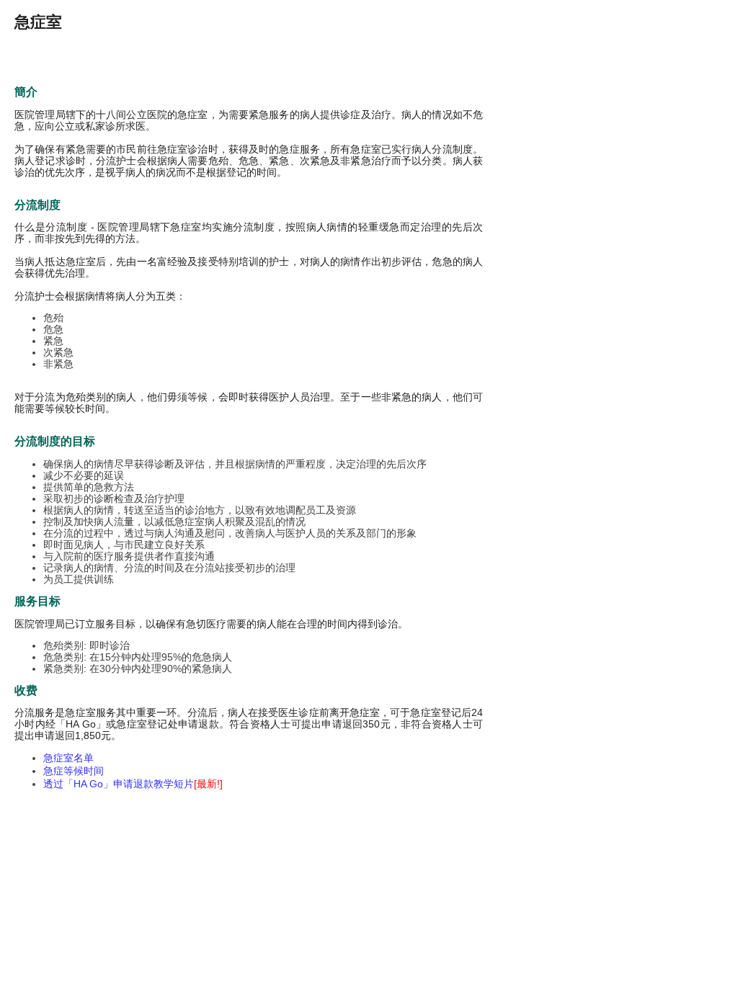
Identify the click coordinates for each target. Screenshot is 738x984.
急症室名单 (68, 758)
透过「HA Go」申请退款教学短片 (133, 784)
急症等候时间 (73, 771)
